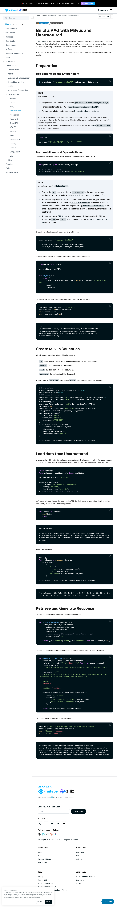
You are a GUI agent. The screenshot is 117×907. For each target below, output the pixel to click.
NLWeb (13, 148)
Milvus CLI (42, 880)
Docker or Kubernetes (80, 202)
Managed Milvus (44, 859)
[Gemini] (55, 834)
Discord (79, 880)
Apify (12, 106)
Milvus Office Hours (84, 877)
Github (78, 883)
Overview (11, 65)
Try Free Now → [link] (87, 3)
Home (8, 24)
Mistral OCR (15, 139)
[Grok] (47, 834)
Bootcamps (80, 852)
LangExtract (15, 152)
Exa (11, 156)
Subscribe (78, 811)
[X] (46, 823)
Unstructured (15, 111)
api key (93, 125)
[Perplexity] (43, 834)
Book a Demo (43, 862)
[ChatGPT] (39, 834)
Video (78, 859)
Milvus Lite (77, 195)
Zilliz (71, 797)
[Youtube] (64, 823)
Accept (48, 902)
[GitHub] (40, 823)
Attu (39, 877)
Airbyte (13, 98)
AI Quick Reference (46, 866)
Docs (44, 16)
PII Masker (14, 115)
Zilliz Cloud (62, 216)
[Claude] (51, 834)
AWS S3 (13, 127)
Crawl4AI (14, 123)
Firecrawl (14, 119)
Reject (39, 902)
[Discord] (52, 823)
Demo (78, 856)
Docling (13, 143)
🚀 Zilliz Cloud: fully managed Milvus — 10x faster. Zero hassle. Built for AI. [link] (51, 3)
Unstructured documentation (86, 111)
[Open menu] (111, 10)
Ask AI (106, 902)
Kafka (12, 102)
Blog (39, 856)
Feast (12, 135)
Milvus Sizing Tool (46, 883)
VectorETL (14, 131)
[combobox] (103, 10)
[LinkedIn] (58, 823)
